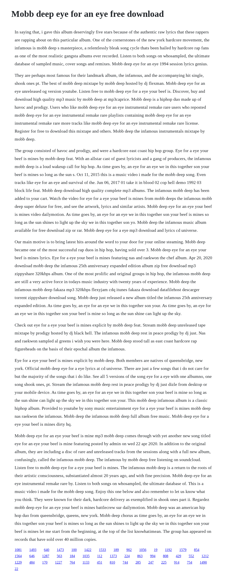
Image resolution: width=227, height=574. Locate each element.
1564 (18, 556)
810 (112, 562)
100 (74, 550)
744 (125, 562)
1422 (87, 550)
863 (140, 556)
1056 (142, 550)
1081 (18, 550)
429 (178, 556)
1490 (203, 562)
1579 (182, 550)
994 (152, 556)
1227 (58, 562)
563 (59, 556)
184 (72, 556)
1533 (102, 550)
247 (151, 562)
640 (46, 550)
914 (176, 562)
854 (196, 550)
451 (99, 562)
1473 (60, 550)
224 (127, 556)
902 (129, 550)
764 (72, 562)
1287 (45, 556)
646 (32, 556)
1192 (168, 550)
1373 (113, 556)
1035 (86, 556)
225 (163, 562)
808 (165, 556)
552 (191, 556)
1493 (32, 550)
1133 (85, 562)
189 (116, 550)
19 (155, 550)
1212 (205, 556)
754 (189, 562)
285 (138, 562)
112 (99, 556)
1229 (18, 562)
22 (16, 569)
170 (44, 562)
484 (32, 562)
